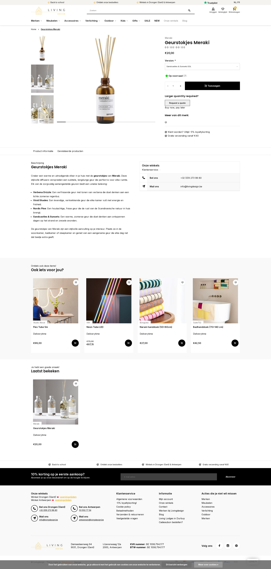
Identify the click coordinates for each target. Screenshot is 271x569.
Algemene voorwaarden (129, 499)
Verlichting (91, 20)
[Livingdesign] (48, 10)
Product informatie (43, 151)
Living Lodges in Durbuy (172, 518)
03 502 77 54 (85, 510)
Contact (163, 506)
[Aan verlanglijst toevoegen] (166, 122)
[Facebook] (219, 545)
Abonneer (230, 477)
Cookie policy (123, 506)
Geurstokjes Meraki (50, 29)
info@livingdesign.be (191, 186)
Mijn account (166, 499)
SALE (147, 20)
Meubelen (51, 20)
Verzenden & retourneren (130, 514)
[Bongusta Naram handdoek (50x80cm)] (162, 300)
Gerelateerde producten (70, 151)
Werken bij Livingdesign (171, 510)
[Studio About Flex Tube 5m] (55, 300)
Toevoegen (214, 85)
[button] (42, 121)
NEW (157, 20)
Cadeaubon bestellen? (171, 522)
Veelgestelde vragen (127, 518)
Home (33, 29)
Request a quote (177, 103)
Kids (123, 20)
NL (235, 2)
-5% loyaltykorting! (126, 502)
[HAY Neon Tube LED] (109, 300)
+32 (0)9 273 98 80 (191, 177)
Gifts (135, 20)
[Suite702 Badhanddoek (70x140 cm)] (215, 300)
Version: (170, 60)
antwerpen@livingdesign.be (91, 520)
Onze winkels (171, 20)
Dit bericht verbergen (176, 565)
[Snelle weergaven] (75, 343)
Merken (35, 20)
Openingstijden (68, 497)
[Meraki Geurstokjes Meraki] (55, 402)
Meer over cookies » (208, 565)
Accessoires (71, 20)
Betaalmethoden (125, 510)
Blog (184, 20)
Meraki (168, 38)
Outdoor (109, 20)
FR (239, 2)
